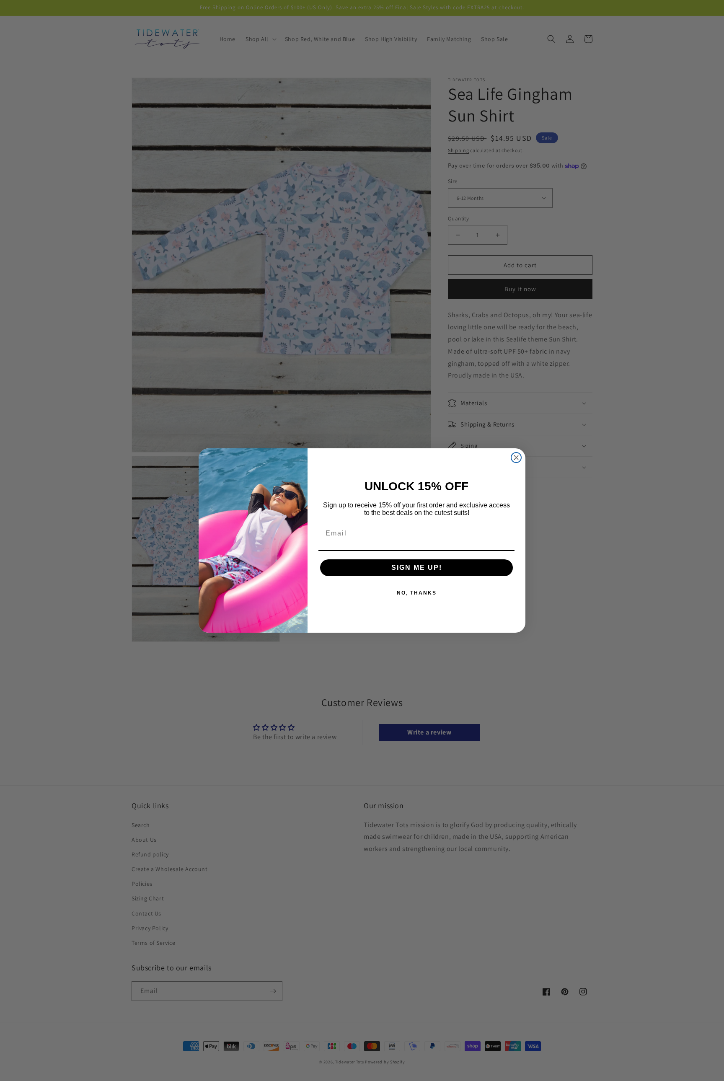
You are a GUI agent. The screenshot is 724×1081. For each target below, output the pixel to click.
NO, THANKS (417, 593)
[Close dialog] (516, 458)
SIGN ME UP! (416, 567)
